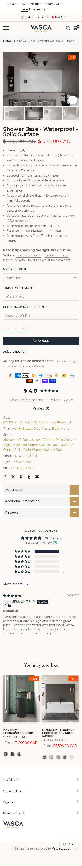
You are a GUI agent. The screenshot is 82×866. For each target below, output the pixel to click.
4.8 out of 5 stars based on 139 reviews (41, 400)
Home (7, 41)
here (24, 9)
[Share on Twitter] (13, 477)
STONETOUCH (26, 456)
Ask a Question (15, 352)
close (74, 6)
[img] (12, 596)
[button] (22, 551)
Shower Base (21, 462)
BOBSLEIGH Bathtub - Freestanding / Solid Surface (59, 732)
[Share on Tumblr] (29, 477)
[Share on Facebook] (5, 477)
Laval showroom (28, 255)
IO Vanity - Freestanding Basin (18, 731)
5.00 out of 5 (52, 538)
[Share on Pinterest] (21, 477)
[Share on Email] (37, 477)
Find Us (29, 17)
